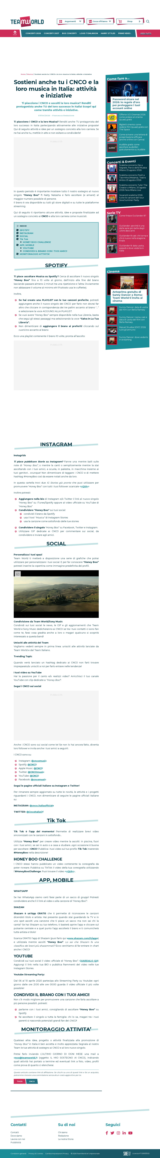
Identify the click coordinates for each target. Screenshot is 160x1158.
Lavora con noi (18, 1139)
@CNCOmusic (35, 772)
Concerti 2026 (33, 33)
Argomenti (70, 21)
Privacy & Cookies (35, 1154)
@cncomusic (39, 761)
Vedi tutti (145, 33)
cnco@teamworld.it (26, 1057)
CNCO (32, 1081)
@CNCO (32, 764)
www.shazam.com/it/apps (82, 938)
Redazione (63, 1136)
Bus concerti (69, 33)
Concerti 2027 (51, 33)
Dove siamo (16, 1136)
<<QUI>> (84, 486)
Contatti (15, 1132)
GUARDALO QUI (89, 961)
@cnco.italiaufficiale (42, 805)
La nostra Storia (65, 1139)
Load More (56, 1097)
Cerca (147, 21)
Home (23, 74)
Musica (30, 74)
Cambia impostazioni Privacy (57, 1154)
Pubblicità (16, 1142)
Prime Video (124, 33)
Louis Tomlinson (89, 33)
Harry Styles (108, 33)
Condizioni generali (18, 1154)
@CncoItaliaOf (35, 812)
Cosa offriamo (100, 21)
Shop (129, 21)
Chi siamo (62, 1132)
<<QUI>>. (70, 871)
